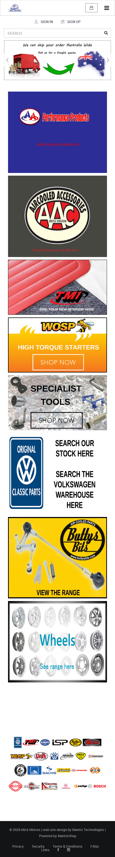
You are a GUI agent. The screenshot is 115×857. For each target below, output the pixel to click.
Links (45, 850)
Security (38, 846)
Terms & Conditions (67, 846)
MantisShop (67, 835)
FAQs (94, 846)
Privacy (18, 846)
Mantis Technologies (88, 829)
